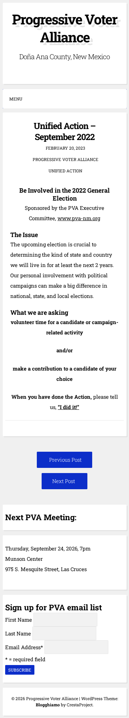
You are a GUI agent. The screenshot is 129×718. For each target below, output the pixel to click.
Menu (15, 98)
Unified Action (65, 170)
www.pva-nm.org (78, 218)
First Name (18, 619)
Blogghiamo (48, 704)
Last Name (18, 633)
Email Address (24, 647)
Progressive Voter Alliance (64, 28)
